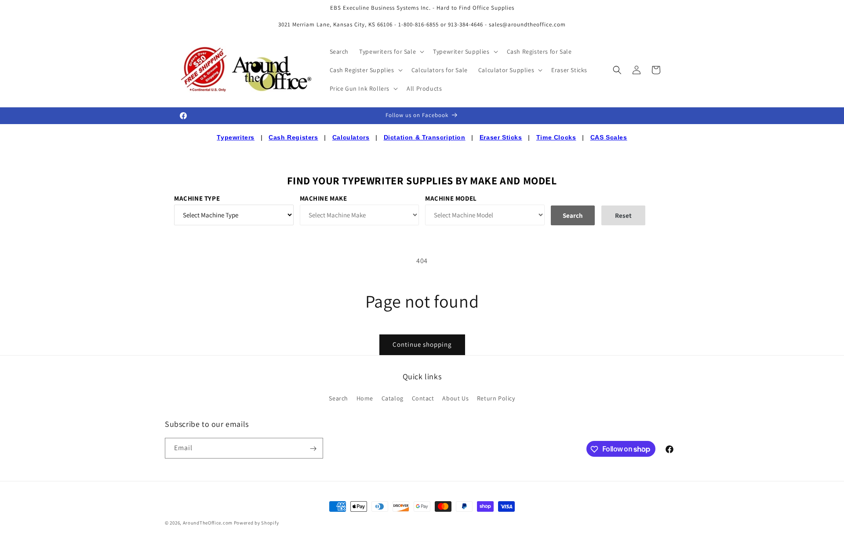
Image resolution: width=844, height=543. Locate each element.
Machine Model (451, 198)
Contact (423, 398)
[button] (391, 51)
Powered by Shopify (256, 523)
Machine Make (323, 198)
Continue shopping (422, 344)
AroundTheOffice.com (208, 523)
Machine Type (197, 198)
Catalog (393, 398)
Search (338, 398)
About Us (455, 398)
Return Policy (496, 398)
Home (365, 398)
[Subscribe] (313, 448)
